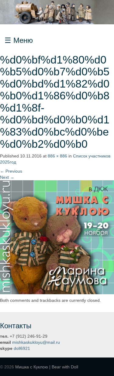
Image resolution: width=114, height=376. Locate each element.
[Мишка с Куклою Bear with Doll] (57, 11)
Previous (11, 171)
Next (7, 177)
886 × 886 (57, 156)
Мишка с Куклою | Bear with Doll (46, 366)
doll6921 (22, 348)
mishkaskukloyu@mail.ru (36, 342)
